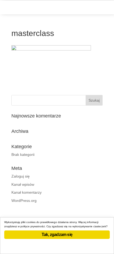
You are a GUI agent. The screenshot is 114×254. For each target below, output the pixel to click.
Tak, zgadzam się (57, 234)
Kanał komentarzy (26, 192)
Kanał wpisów (22, 184)
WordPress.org (24, 200)
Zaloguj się (20, 176)
